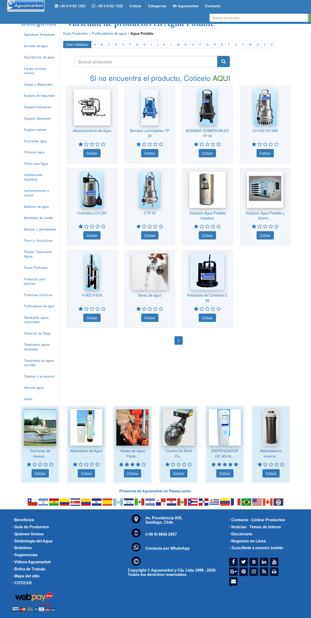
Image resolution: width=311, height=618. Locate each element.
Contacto (212, 6)
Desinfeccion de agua (39, 57)
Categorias (157, 6)
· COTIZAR (22, 583)
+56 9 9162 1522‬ (72, 6)
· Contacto (238, 520)
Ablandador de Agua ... (86, 453)
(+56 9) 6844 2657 (161, 534)
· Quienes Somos (28, 534)
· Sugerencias (25, 555)
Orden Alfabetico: (77, 44)
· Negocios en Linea (247, 541)
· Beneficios (23, 520)
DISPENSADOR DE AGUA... (224, 453)
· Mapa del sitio (26, 576)
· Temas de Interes (264, 527)
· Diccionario (240, 534)
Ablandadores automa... (271, 453)
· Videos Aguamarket (31, 562)
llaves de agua (149, 295)
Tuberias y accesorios (39, 376)
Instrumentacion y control (36, 192)
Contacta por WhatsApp (167, 548)
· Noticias (237, 527)
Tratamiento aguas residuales (37, 346)
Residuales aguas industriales (36, 319)
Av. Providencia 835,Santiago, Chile (163, 520)
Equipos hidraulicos (37, 107)
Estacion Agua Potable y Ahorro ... (265, 215)
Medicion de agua (36, 206)
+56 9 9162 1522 (109, 6)
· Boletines (22, 548)
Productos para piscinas (34, 281)
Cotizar (135, 6)
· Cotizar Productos (267, 520)
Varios (28, 399)
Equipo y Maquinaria (38, 84)
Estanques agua (35, 141)
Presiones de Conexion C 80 (207, 297)
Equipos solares (35, 129)
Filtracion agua (34, 152)
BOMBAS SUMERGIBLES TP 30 (207, 133)
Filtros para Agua (36, 163)
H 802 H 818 (92, 295)
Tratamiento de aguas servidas (39, 362)
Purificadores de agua (39, 306)
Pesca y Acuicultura (38, 240)
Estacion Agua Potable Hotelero (207, 215)
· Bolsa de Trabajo (28, 569)
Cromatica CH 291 (92, 212)
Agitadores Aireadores (39, 34)
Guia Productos (75, 33)
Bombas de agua (36, 46)
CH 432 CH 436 (265, 130)
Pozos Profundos (36, 267)
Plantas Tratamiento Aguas (38, 254)
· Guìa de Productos (30, 527)
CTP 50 (150, 212)
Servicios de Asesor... (40, 453)
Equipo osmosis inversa (35, 70)
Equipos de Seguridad (39, 95)
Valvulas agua (33, 387)
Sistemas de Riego (37, 333)
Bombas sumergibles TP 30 (149, 133)
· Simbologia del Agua (32, 541)
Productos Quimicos (38, 294)
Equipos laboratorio (37, 118)
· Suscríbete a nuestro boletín (256, 548)
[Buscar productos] (223, 61)
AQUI (221, 78)
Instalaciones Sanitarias (33, 177)
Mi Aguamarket (186, 6)
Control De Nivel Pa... (179, 453)
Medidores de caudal (38, 217)
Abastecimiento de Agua (92, 130)
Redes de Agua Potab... (132, 453)
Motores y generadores (40, 229)
